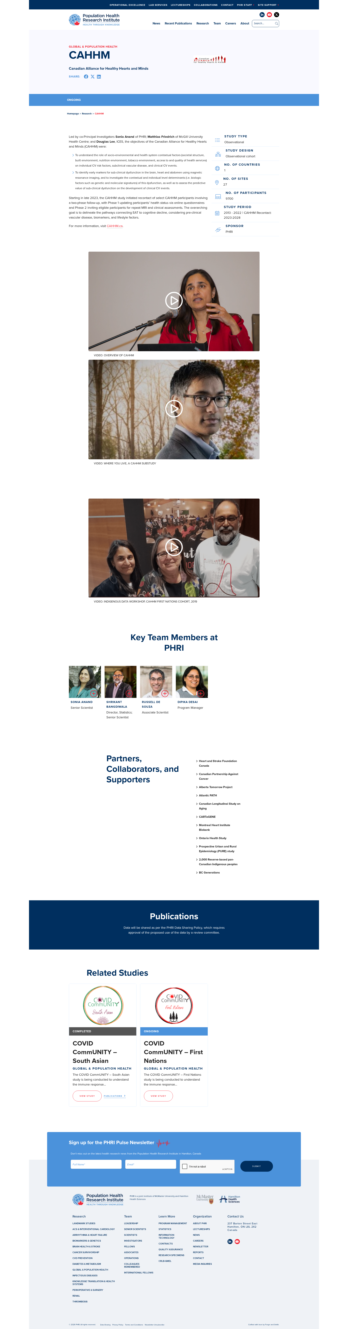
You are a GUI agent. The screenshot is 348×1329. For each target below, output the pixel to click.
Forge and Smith (272, 1325)
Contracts (166, 1243)
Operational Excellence (128, 5)
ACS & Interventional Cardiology (93, 1229)
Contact (227, 5)
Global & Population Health (90, 1269)
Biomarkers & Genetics (86, 1240)
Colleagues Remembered (132, 1265)
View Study (87, 1096)
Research (202, 23)
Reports (198, 1252)
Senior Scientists (135, 1229)
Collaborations (206, 5)
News (156, 23)
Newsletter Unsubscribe (154, 1325)
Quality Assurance (171, 1249)
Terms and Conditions (134, 1325)
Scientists (130, 1235)
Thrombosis (80, 1301)
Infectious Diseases (85, 1275)
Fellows (129, 1246)
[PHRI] (94, 24)
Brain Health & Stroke (86, 1246)
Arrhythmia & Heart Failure (89, 1235)
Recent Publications (178, 23)
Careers (230, 23)
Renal (76, 1295)
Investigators (133, 1240)
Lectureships (180, 5)
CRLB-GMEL (165, 1261)
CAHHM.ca (115, 226)
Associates (131, 1252)
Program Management (173, 1223)
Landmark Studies (83, 1223)
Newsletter (200, 1246)
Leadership (131, 1223)
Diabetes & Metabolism (86, 1264)
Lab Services (158, 5)
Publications (113, 1096)
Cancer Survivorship (85, 1252)
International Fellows (138, 1272)
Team (217, 23)
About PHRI (200, 1223)
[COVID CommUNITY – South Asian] (102, 1005)
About (245, 23)
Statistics (165, 1229)
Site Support (267, 5)
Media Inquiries (202, 1264)
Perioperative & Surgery (87, 1290)
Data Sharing (105, 1325)
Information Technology (166, 1236)
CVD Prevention (82, 1258)
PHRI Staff (244, 5)
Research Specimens (171, 1255)
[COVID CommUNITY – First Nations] (174, 1005)
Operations (131, 1258)
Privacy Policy (117, 1325)
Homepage (73, 113)
